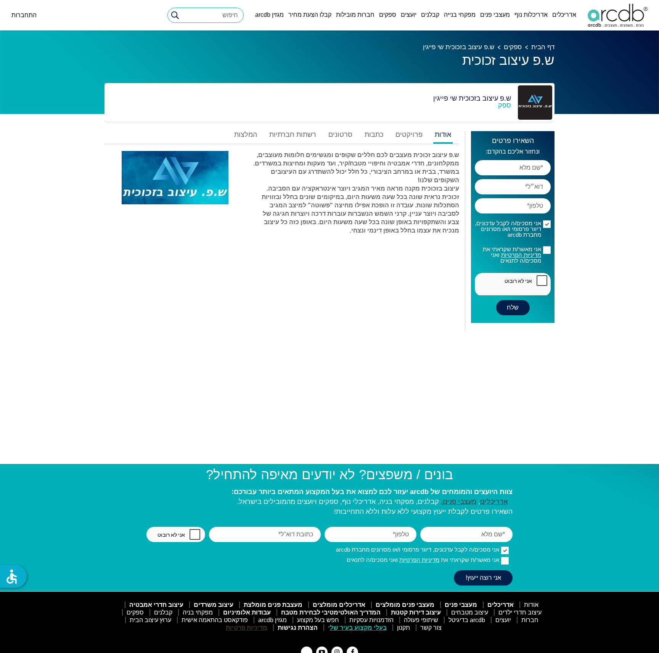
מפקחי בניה (198, 612)
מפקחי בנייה (460, 14)
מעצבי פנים (495, 14)
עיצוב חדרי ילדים (520, 612)
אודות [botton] (443, 134)
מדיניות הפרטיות (521, 255)
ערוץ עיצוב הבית (150, 620)
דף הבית (543, 47)
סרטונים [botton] (340, 134)
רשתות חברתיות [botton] (292, 134)
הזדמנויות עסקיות (371, 620)
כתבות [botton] (374, 134)
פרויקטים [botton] (409, 134)
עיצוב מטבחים (469, 612)
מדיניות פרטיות (246, 627)
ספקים (387, 14)
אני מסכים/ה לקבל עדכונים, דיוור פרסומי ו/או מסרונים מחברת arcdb (508, 228)
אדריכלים (564, 14)
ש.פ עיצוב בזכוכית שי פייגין (458, 47)
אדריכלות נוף (531, 14)
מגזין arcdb (269, 14)
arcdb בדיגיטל (466, 620)
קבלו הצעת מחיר (309, 14)
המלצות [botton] (245, 134)
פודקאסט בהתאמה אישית (215, 620)
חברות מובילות (355, 14)
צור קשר (431, 627)
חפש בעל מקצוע (318, 620)
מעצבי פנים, (458, 501)
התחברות (24, 15)
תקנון (403, 627)
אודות (531, 605)
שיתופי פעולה (421, 620)
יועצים (408, 14)
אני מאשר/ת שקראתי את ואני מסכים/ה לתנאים (512, 254)
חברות (529, 620)
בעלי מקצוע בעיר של (358, 627)
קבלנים (430, 14)
